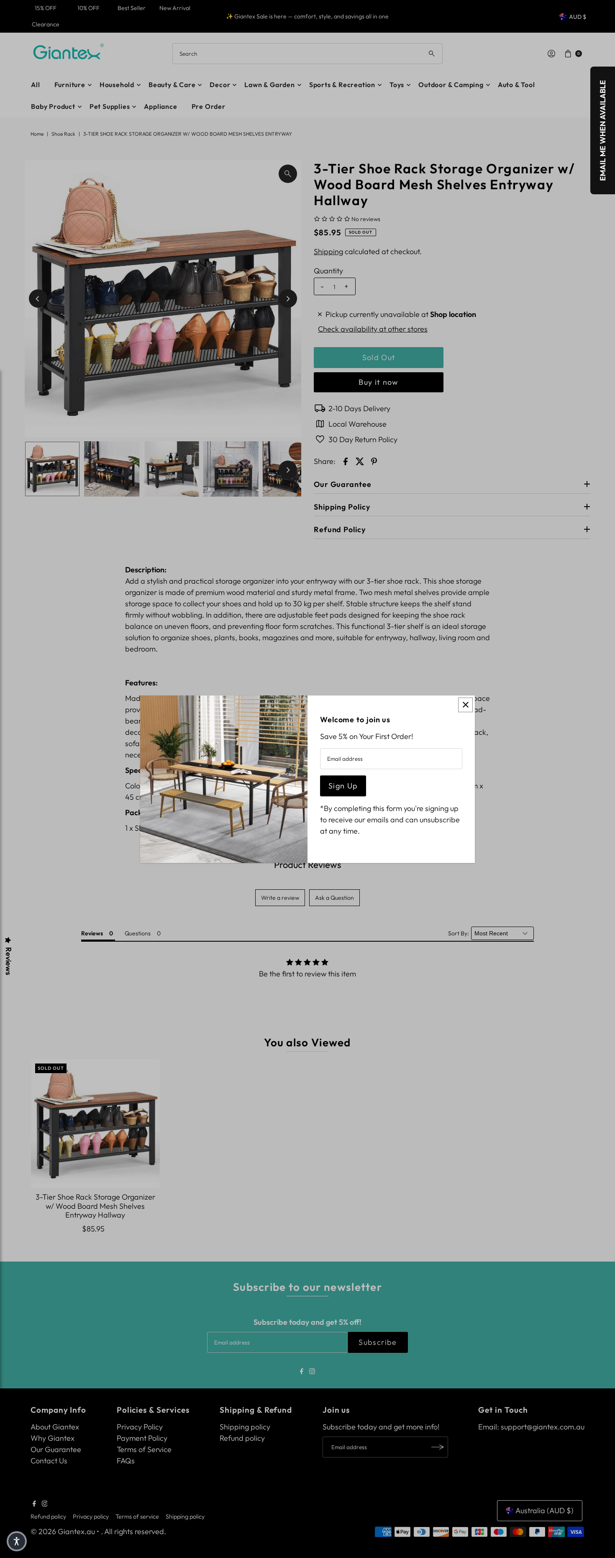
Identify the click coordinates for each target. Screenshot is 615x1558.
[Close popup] (465, 705)
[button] (17, 1541)
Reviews (8, 961)
